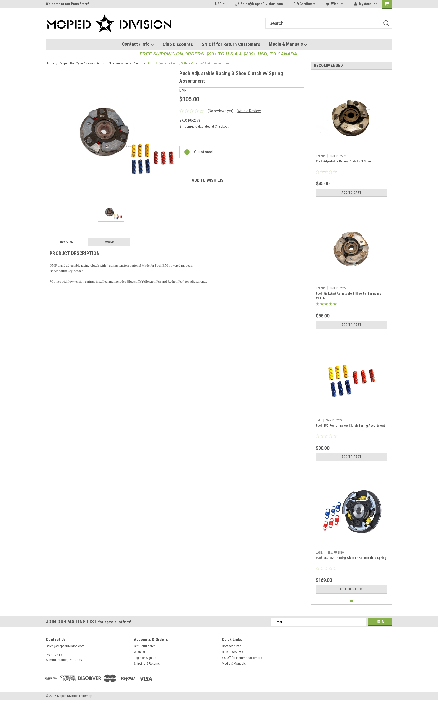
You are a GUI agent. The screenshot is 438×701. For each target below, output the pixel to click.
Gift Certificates (145, 646)
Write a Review (249, 111)
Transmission (119, 63)
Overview (66, 242)
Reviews (109, 242)
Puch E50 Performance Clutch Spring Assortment (350, 426)
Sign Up (151, 658)
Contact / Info (136, 44)
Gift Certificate (304, 4)
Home (50, 63)
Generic (320, 156)
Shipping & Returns (147, 663)
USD (218, 4)
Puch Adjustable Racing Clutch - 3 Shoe (343, 161)
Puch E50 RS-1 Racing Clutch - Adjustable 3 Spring (351, 558)
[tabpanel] (351, 137)
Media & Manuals (286, 44)
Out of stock (351, 589)
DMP (318, 420)
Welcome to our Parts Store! (67, 4)
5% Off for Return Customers (231, 44)
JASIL (319, 552)
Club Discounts (178, 44)
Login (137, 658)
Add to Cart (351, 193)
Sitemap (86, 696)
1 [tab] (351, 601)
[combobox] (328, 23)
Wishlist (337, 4)
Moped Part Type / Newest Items (82, 63)
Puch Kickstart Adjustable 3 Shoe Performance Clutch (349, 296)
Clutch (138, 63)
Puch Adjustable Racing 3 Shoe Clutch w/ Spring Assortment (189, 63)
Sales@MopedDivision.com (262, 4)
